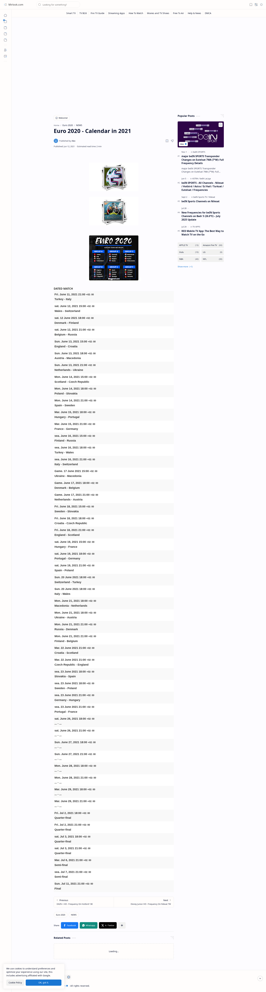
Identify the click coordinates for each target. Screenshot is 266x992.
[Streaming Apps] (116, 13)
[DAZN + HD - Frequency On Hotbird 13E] (84, 902)
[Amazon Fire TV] (212, 245)
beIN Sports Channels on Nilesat (200, 201)
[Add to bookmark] (221, 125)
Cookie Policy (15, 982)
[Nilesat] (212, 197)
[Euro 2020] (60, 915)
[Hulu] (189, 252)
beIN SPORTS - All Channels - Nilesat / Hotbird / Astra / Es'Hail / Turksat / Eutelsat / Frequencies (202, 186)
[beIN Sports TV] (200, 197)
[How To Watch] (136, 13)
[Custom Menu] (5, 34)
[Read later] (167, 141)
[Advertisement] (136, 43)
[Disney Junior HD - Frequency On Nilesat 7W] (144, 902)
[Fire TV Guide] (97, 13)
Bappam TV (228, 985)
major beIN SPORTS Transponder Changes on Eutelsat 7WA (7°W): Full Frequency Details (202, 160)
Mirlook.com (15, 4)
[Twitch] (68, 977)
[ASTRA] (195, 178)
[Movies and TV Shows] (158, 13)
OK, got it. (43, 982)
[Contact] (5, 56)
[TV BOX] (83, 13)
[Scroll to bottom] (260, 978)
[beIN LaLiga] (205, 178)
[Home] (5, 15)
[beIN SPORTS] (199, 152)
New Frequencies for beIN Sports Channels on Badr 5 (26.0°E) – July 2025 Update (200, 216)
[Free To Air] (178, 13)
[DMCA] (208, 13)
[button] (5, 4)
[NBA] (189, 259)
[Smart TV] (71, 13)
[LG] (212, 252)
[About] (5, 50)
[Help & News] (194, 13)
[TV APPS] (196, 226)
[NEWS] (74, 915)
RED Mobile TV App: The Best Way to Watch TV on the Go (202, 232)
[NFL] (212, 259)
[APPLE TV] (189, 245)
